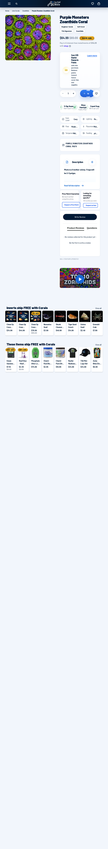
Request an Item (91, 205)
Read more (80, 185)
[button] (80, 242)
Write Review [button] (80, 217)
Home (7, 11)
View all (98, 308)
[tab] (75, 229)
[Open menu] (9, 4)
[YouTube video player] (80, 279)
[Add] (49, 318)
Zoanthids (25, 11)
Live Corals (16, 11)
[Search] (16, 4)
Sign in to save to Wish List (96, 93)
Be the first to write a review (80, 243)
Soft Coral (81, 27)
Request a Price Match (71, 205)
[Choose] (12, 318)
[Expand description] (92, 162)
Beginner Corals (67, 27)
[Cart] (99, 4)
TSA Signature (67, 31)
